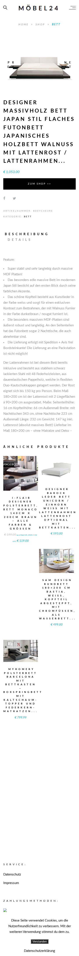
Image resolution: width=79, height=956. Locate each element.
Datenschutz (12, 874)
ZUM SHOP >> (39, 184)
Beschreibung (27, 234)
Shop (41, 24)
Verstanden (39, 941)
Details (20, 240)
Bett (56, 24)
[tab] (29, 234)
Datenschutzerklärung (39, 951)
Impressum (11, 883)
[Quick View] (29, 470)
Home (24, 24)
